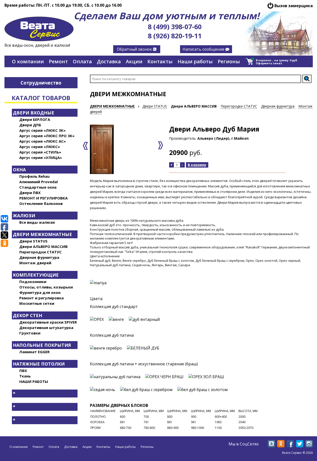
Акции (134, 61)
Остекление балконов (41, 203)
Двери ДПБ (30, 124)
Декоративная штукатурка (46, 327)
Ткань (25, 375)
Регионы (229, 61)
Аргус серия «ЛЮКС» (39, 146)
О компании (28, 61)
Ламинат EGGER (34, 351)
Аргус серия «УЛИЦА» (40, 157)
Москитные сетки (36, 303)
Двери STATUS (33, 241)
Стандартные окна (37, 187)
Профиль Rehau (34, 176)
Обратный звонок (135, 49)
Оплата (82, 61)
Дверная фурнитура (39, 257)
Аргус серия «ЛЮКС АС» (42, 141)
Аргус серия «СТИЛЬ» (40, 152)
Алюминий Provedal (38, 181)
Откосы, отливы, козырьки (46, 287)
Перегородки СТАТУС (40, 251)
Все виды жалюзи (37, 222)
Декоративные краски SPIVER (48, 322)
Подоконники (32, 281)
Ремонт (58, 61)
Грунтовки (29, 332)
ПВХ (23, 370)
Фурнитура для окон (39, 292)
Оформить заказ (269, 63)
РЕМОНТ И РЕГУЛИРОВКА (43, 198)
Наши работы (195, 61)
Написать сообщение (204, 49)
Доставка (109, 61)
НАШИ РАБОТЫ (33, 381)
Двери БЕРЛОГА (34, 119)
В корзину (197, 164)
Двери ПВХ (30, 192)
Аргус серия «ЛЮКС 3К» (42, 130)
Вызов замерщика (293, 5)
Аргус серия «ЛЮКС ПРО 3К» (47, 135)
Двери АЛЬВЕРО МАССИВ (43, 246)
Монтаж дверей (35, 262)
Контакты (160, 61)
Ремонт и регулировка (41, 297)
